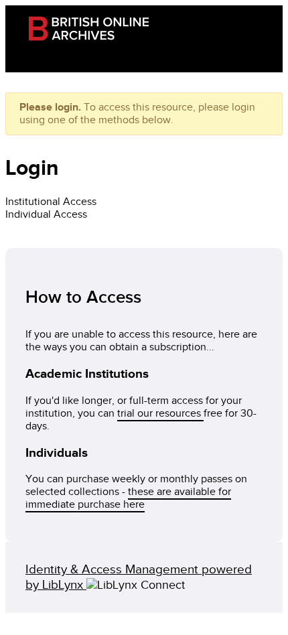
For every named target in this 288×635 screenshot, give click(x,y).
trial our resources (160, 413)
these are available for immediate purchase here (128, 498)
